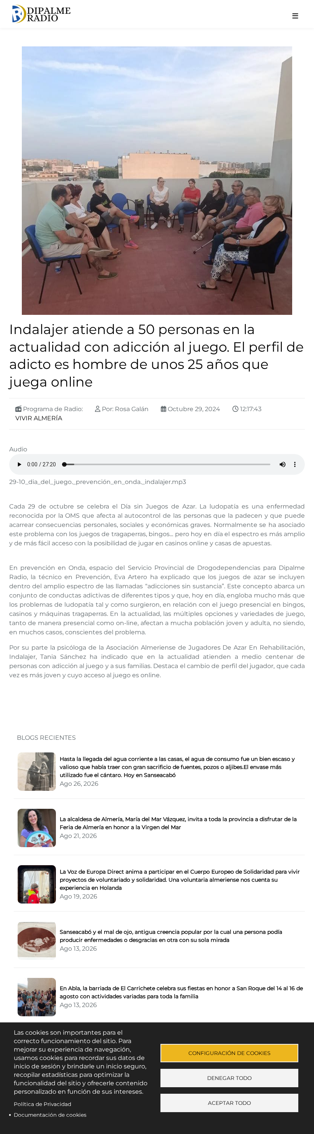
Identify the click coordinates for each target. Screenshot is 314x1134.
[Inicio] (127, 14)
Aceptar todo (229, 1103)
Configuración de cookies (229, 1053)
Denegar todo (229, 1078)
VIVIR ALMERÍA (38, 418)
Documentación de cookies (50, 1115)
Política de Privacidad (42, 1104)
